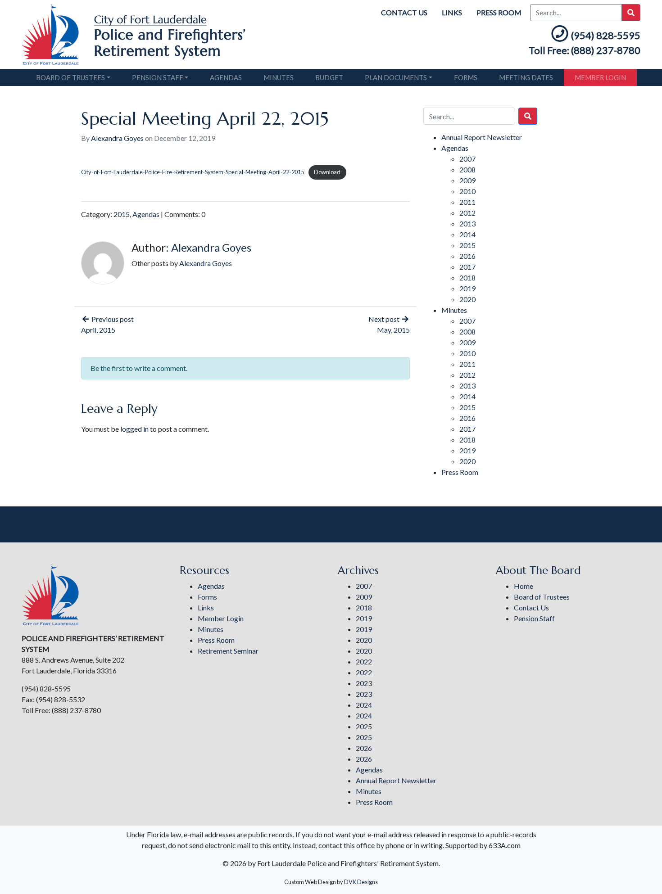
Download (327, 172)
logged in (134, 428)
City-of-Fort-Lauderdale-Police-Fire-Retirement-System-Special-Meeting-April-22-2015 (192, 172)
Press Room (498, 12)
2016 (467, 256)
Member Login (600, 77)
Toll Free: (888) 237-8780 (584, 50)
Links (452, 12)
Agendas (226, 77)
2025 (364, 726)
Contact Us (404, 12)
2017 (467, 266)
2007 (467, 158)
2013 (467, 223)
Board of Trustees (70, 77)
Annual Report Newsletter (481, 137)
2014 (467, 234)
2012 (467, 212)
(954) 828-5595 (605, 35)
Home (523, 586)
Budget (329, 77)
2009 (467, 180)
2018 (467, 277)
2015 (121, 214)
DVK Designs (361, 881)
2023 (364, 683)
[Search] (527, 116)
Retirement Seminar (228, 650)
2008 (467, 169)
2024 (364, 704)
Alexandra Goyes (117, 138)
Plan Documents (396, 77)
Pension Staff (157, 77)
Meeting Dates (526, 77)
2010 (467, 191)
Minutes (278, 77)
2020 (467, 299)
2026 (364, 748)
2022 (364, 661)
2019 (467, 288)
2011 (467, 202)
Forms (465, 77)
